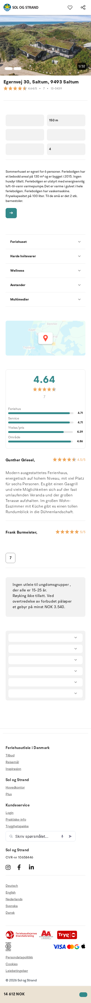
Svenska (12, 906)
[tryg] (68, 938)
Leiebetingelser (17, 971)
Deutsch (12, 886)
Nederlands (14, 899)
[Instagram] (11, 867)
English (11, 892)
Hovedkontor (15, 787)
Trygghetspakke (17, 826)
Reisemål (12, 762)
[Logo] (19, 7)
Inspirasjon (13, 769)
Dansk (10, 913)
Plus (9, 794)
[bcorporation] (9, 950)
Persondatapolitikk (19, 957)
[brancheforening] (22, 938)
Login (10, 813)
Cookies (12, 964)
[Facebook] (22, 867)
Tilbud (10, 755)
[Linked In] (34, 867)
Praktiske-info (16, 819)
